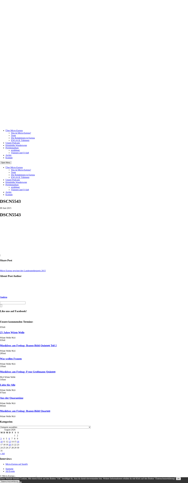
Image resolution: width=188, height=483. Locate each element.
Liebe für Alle (7, 384)
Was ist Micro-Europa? (21, 133)
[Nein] (21, 482)
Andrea (3, 297)
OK (178, 479)
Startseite (9, 469)
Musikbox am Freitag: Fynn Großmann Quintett (27, 371)
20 (10, 444)
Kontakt (9, 158)
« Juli (2, 453)
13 (10, 441)
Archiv (9, 155)
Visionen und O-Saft (20, 153)
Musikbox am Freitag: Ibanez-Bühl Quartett (25, 411)
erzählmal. (15, 150)
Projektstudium (12, 148)
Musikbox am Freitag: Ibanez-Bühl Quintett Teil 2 (28, 345)
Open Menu (5, 163)
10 (1, 441)
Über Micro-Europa (14, 130)
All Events (10, 471)
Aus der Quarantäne (11, 398)
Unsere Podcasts (13, 143)
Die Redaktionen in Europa (23, 138)
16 (18, 441)
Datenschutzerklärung (25, 476)
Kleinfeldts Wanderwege (16, 145)
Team (13, 135)
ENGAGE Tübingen (20, 140)
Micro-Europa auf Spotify (17, 464)
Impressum (42, 476)
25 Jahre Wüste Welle (12, 332)
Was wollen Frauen (11, 358)
